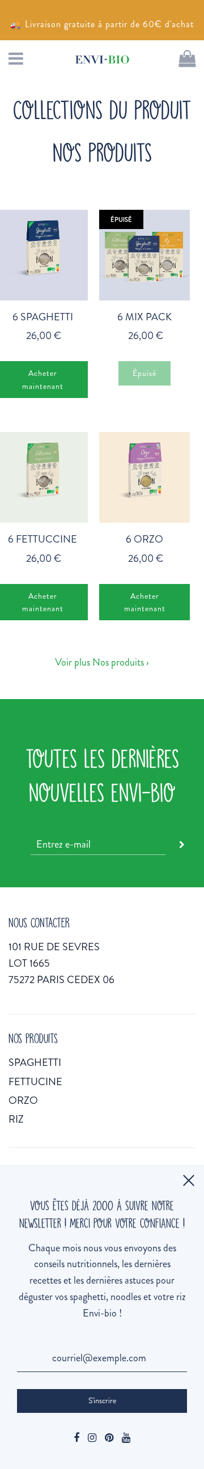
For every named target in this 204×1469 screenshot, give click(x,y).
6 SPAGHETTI (42, 317)
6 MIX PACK (144, 317)
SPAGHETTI (34, 1062)
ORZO (23, 1100)
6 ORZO (144, 539)
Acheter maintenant (144, 602)
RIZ (16, 1119)
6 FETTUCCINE (42, 539)
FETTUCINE (35, 1081)
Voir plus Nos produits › (102, 662)
